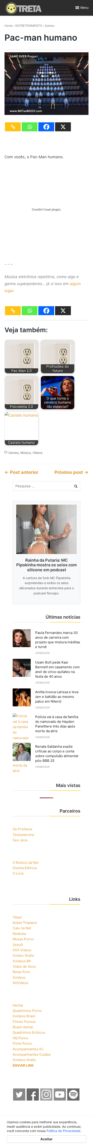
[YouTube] (60, 1099)
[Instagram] (46, 1099)
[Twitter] (19, 1099)
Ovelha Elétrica (25, 868)
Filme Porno (22, 1043)
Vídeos (37, 453)
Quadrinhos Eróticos (29, 1032)
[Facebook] (46, 126)
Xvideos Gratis (24, 1060)
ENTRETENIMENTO (28, 25)
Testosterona (23, 835)
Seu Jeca (20, 840)
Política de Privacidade (63, 1131)
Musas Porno (23, 939)
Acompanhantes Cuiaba (31, 1054)
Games (49, 25)
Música (25, 453)
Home (9, 25)
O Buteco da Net (26, 862)
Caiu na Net (22, 928)
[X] (63, 126)
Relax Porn (21, 972)
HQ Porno (20, 1038)
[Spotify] (73, 1099)
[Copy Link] (13, 126)
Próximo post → (71, 472)
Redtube (19, 934)
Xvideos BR (22, 961)
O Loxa (18, 873)
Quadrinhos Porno (27, 1011)
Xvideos (19, 977)
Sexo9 (18, 945)
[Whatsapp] (29, 126)
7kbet (17, 917)
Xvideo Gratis (23, 955)
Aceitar (46, 1139)
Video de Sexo (24, 966)
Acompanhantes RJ (28, 1049)
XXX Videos (22, 950)
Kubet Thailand (25, 923)
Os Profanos (22, 829)
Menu (84, 7)
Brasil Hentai (23, 1027)
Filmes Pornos (24, 1022)
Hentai (18, 1005)
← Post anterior (21, 472)
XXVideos (20, 983)
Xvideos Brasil (24, 1016)
